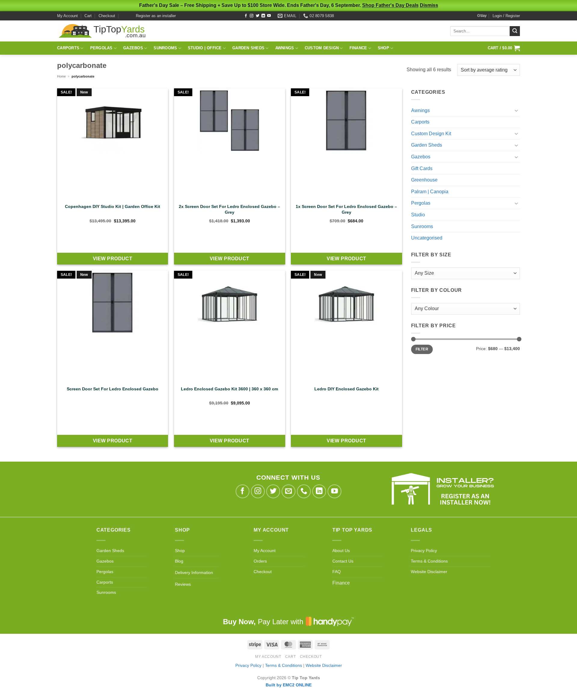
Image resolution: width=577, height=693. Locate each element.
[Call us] (304, 491)
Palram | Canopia (429, 191)
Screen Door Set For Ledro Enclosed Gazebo (112, 388)
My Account (67, 16)
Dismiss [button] (429, 5)
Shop (383, 48)
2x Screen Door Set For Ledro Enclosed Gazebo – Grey (229, 209)
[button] (506, 16)
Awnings (284, 48)
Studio (418, 214)
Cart (88, 16)
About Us (341, 550)
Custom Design (322, 48)
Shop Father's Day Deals (390, 5)
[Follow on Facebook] (246, 16)
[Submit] (515, 31)
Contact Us (342, 561)
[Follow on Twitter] (257, 16)
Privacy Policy (424, 550)
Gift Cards (421, 168)
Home (61, 76)
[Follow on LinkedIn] (263, 16)
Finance (358, 48)
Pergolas (101, 48)
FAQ (336, 571)
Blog (179, 561)
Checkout (107, 16)
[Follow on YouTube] (269, 16)
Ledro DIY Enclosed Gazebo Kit (346, 388)
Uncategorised (426, 237)
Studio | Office (205, 48)
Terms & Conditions (429, 561)
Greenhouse (424, 179)
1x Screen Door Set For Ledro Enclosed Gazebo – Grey (346, 209)
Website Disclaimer (429, 571)
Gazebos (133, 48)
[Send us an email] (289, 491)
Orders (260, 561)
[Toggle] (516, 110)
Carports (68, 48)
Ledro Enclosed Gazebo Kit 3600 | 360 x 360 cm (229, 388)
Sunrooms (165, 48)
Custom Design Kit (431, 133)
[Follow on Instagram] (251, 16)
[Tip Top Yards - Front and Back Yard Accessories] (102, 30)
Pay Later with (264, 622)
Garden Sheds (248, 48)
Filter (422, 349)
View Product (113, 258)
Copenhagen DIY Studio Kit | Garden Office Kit (112, 206)
